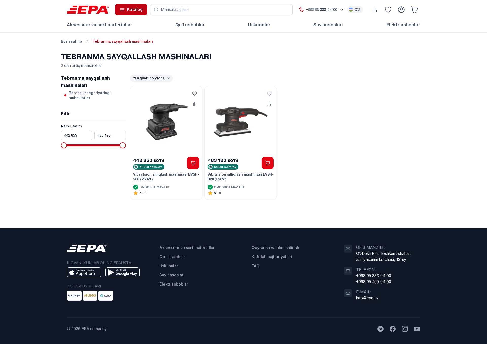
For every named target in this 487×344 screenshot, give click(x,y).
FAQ (256, 265)
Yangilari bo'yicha (149, 78)
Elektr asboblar (403, 24)
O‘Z (357, 10)
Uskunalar (259, 24)
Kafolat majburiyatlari (272, 256)
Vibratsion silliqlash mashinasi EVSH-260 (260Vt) (166, 176)
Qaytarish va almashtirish (275, 247)
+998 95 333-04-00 (373, 275)
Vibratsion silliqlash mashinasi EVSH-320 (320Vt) (241, 176)
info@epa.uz (367, 298)
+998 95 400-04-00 (373, 281)
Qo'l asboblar (190, 24)
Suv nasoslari (328, 24)
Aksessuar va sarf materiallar (99, 24)
